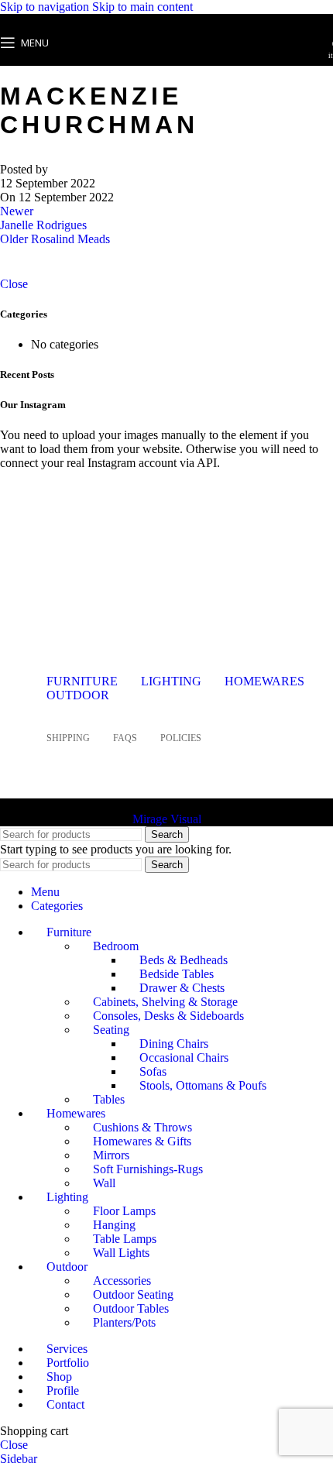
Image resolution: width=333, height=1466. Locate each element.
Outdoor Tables (131, 1308)
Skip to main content (142, 6)
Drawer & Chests (182, 987)
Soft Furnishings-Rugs (148, 1169)
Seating (111, 1029)
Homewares (264, 681)
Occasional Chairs (183, 1057)
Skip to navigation (46, 6)
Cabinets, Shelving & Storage (165, 1001)
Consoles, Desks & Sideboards (168, 1015)
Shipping (68, 738)
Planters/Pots (124, 1322)
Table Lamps (124, 1238)
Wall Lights (121, 1252)
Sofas (152, 1071)
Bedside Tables (176, 973)
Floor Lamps (124, 1210)
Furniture (82, 681)
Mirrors (111, 1155)
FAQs (125, 738)
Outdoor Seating (133, 1294)
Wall (104, 1183)
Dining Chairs (173, 1043)
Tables (109, 1099)
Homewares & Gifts (142, 1141)
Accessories (122, 1280)
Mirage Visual (166, 819)
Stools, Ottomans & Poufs (202, 1085)
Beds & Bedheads (183, 959)
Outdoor (77, 695)
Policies (180, 738)
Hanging (114, 1224)
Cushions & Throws (142, 1127)
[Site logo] (166, 69)
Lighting (171, 681)
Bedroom (116, 946)
